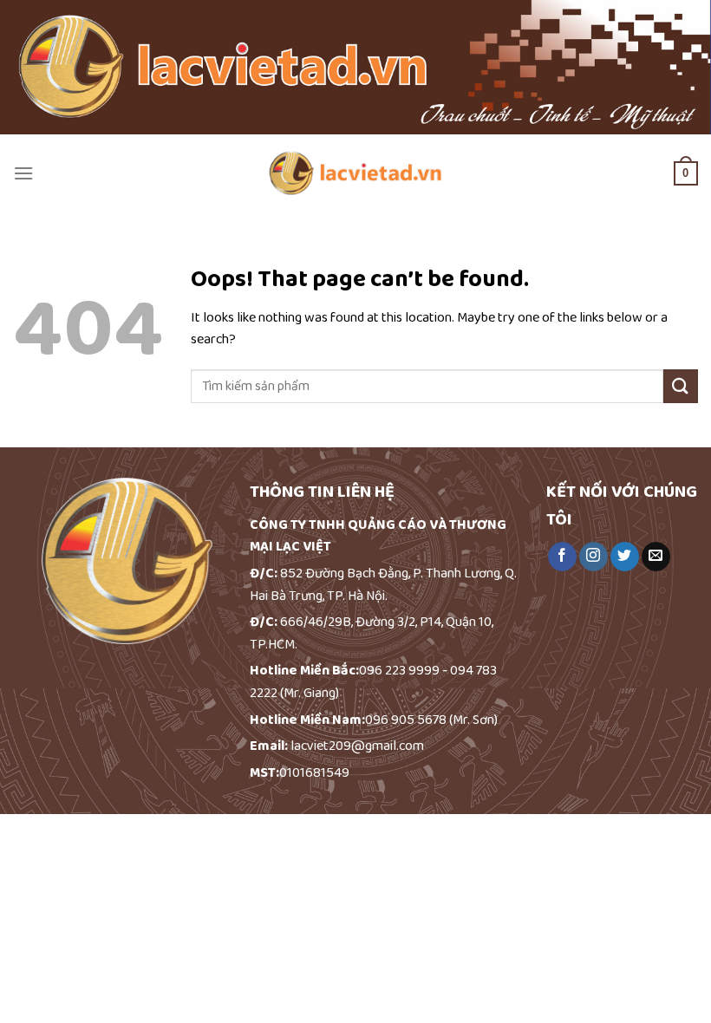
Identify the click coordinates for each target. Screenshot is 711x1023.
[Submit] (680, 386)
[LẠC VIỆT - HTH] (355, 173)
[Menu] (23, 173)
